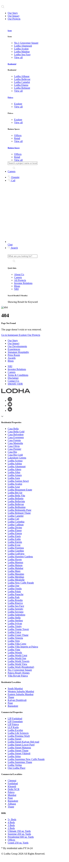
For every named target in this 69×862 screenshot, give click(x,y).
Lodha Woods (15, 652)
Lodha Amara (15, 475)
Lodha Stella (14, 617)
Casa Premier (14, 449)
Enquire (15, 177)
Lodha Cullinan (16, 524)
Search (14, 247)
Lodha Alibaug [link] (21, 76)
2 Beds (11, 828)
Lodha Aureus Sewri (18, 481)
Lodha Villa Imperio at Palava (23, 646)
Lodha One (13, 585)
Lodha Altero (14, 469)
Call (12, 180)
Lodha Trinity (15, 626)
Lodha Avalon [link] (21, 48)
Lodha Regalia (15, 600)
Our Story (13, 13)
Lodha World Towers (18, 661)
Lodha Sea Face (16, 606)
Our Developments (17, 346)
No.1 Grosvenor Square (20, 670)
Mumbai (12, 795)
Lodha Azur (14, 486)
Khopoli (12, 786)
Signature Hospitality (18, 352)
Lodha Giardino (16, 550)
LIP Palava (13, 724)
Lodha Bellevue (16, 504)
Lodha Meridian (16, 577)
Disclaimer (13, 378)
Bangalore (13, 706)
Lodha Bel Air (15, 492)
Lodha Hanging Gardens (20, 556)
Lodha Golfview (16, 553)
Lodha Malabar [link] (22, 51)
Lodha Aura (14, 478)
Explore (18, 103)
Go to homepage (10, 335)
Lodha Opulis (15, 588)
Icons (10, 30)
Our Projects (14, 18)
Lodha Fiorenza (16, 547)
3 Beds (11, 825)
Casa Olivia (14, 446)
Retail (17, 138)
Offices (18, 135)
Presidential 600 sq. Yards (21, 837)
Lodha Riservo (15, 603)
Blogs (17, 286)
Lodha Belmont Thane (19, 513)
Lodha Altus (14, 472)
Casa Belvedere (16, 434)
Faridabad (13, 783)
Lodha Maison (15, 565)
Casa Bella (13, 428)
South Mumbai (15, 688)
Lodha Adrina (15, 463)
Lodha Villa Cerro (17, 643)
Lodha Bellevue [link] (22, 79)
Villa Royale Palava (18, 675)
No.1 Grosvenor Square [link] (26, 43)
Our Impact (13, 16)
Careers (11, 171)
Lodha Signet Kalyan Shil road (23, 741)
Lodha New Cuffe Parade (21, 582)
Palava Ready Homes (19, 672)
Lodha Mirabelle (16, 579)
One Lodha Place (16, 768)
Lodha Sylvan (15, 623)
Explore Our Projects (29, 335)
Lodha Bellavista (16, 501)
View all (18, 57)
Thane (11, 697)
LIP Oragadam (15, 721)
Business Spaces (14, 148)
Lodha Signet (14, 738)
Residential (12, 64)
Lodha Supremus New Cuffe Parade (26, 759)
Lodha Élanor (15, 530)
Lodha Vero (14, 640)
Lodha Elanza (15, 533)
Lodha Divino (15, 527)
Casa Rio (12, 452)
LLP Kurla (13, 727)
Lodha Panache (15, 594)
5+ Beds (12, 819)
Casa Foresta (14, 440)
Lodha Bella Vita (16, 495)
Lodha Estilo (14, 539)
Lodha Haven (15, 559)
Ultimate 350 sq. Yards (19, 831)
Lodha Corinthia (16, 521)
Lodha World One (17, 658)
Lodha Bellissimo (17, 507)
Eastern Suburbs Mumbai (20, 694)
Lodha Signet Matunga (19, 747)
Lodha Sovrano (15, 611)
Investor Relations (23, 283)
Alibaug (12, 803)
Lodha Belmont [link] (22, 88)
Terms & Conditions (18, 375)
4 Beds (11, 822)
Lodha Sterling (15, 620)
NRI (16, 289)
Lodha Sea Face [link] (22, 54)
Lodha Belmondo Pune (19, 510)
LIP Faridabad (15, 718)
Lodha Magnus (15, 562)
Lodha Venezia (15, 638)
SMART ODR (15, 383)
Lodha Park (14, 597)
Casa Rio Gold (15, 454)
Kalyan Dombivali (17, 700)
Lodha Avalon (15, 484)
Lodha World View (17, 664)
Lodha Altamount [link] (23, 45)
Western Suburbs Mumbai (21, 691)
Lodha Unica (14, 632)
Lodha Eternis (15, 542)
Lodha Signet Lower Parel (21, 744)
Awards (12, 358)
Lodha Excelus (15, 730)
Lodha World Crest (17, 655)
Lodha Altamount (17, 466)
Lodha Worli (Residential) (21, 667)
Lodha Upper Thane (18, 635)
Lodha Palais (14, 591)
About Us (19, 274)
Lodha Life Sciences (18, 733)
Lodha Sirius (14, 756)
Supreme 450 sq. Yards (19, 834)
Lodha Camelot (15, 515)
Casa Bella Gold (16, 431)
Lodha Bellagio (15, 498)
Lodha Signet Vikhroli (19, 753)
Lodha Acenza (15, 460)
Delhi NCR (13, 789)
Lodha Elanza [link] (21, 85)
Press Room (14, 355)
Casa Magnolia (15, 443)
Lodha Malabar (15, 568)
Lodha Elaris (14, 536)
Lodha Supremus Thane (20, 762)
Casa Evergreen (16, 437)
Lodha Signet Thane (18, 750)
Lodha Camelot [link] (22, 82)
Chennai (12, 780)
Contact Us (13, 380)
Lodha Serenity (15, 609)
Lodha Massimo (16, 574)
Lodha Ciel (13, 518)
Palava (10, 97)
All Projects (20, 280)
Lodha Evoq (14, 545)
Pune (10, 703)
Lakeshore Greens (17, 457)
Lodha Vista (14, 649)
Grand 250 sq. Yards (18, 842)
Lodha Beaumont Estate (20, 489)
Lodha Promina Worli (19, 736)
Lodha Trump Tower (18, 629)
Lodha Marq (14, 571)
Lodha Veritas (15, 765)
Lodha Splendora (16, 614)
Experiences (14, 349)
